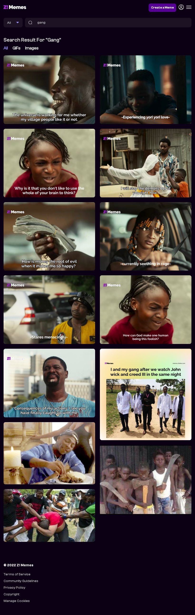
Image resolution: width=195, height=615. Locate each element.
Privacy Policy (14, 588)
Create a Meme (162, 7)
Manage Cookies (17, 601)
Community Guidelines (21, 581)
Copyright (11, 594)
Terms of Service (17, 574)
